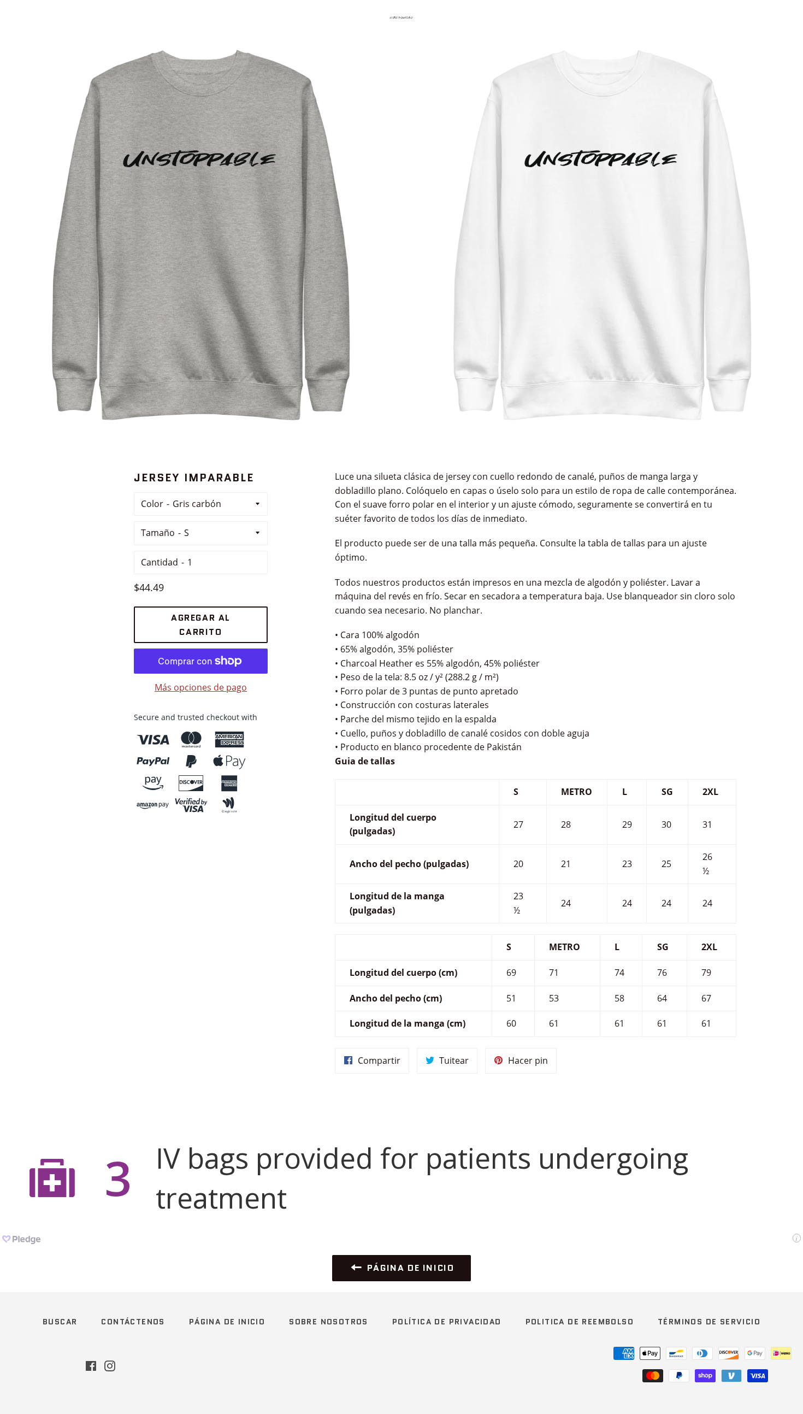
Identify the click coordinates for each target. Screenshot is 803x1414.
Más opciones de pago (201, 687)
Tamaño (158, 533)
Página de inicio (227, 1321)
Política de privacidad (446, 1321)
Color (152, 504)
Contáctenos (132, 1321)
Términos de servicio (709, 1321)
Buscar (60, 1321)
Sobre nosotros (328, 1321)
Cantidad (159, 562)
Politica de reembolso (580, 1321)
